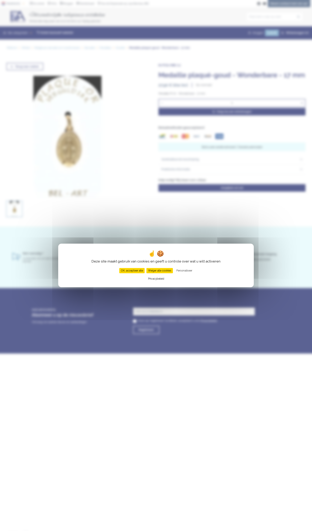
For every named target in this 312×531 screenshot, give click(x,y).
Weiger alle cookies (159, 270)
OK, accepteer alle (132, 270)
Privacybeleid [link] (156, 278)
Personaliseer (184, 270)
